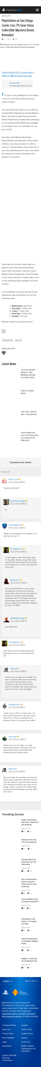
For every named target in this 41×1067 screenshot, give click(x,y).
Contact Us (25, 1042)
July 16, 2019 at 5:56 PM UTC (17, 527)
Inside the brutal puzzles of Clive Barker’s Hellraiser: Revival (29, 941)
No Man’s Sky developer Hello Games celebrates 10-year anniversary (30, 822)
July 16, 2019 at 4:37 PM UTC (18, 503)
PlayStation (14, 10)
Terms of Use (26, 1029)
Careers (24, 1037)
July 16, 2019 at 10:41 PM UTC (18, 582)
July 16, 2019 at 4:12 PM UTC (17, 482)
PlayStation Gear (7, 340)
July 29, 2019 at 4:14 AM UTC (17, 771)
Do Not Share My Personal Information (9, 1058)
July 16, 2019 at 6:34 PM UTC (18, 551)
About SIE (6, 1029)
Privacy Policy (8, 1033)
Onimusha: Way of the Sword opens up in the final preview (28, 861)
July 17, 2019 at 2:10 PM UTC (18, 621)
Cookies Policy (27, 1033)
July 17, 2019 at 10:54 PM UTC (17, 739)
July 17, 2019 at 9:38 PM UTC (17, 707)
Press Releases (8, 1037)
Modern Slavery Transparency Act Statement (28, 1048)
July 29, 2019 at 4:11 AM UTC (18, 671)
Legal (4, 1042)
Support (24, 1025)
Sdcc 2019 (18, 340)
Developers (7, 1046)
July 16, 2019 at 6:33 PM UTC (17, 645)
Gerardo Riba (14, 83)
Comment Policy (9, 1025)
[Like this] (28, 831)
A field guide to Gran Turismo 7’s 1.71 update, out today (29, 921)
